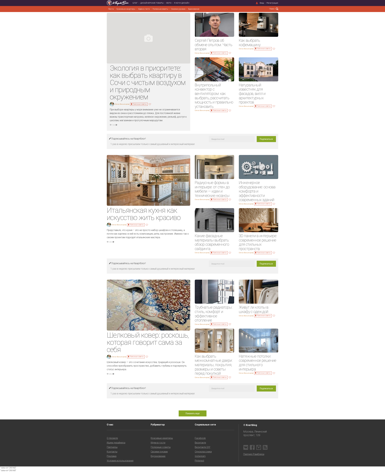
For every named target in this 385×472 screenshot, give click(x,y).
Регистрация (272, 3)
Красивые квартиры (125, 9)
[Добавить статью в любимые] (150, 104)
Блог (135, 3)
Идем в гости (144, 9)
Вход (262, 3)
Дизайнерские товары (152, 3)
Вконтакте (200, 442)
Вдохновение (193, 9)
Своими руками (178, 9)
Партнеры (112, 447)
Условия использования (120, 460)
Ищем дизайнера (116, 442)
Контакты (112, 451)
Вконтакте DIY (202, 447)
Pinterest (199, 460)
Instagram (200, 456)
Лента (111, 9)
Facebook (200, 438)
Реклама (111, 456)
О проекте (112, 438)
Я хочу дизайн (181, 3)
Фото (168, 3)
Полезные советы (160, 9)
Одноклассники (203, 451)
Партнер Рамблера (253, 454)
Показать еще (193, 413)
